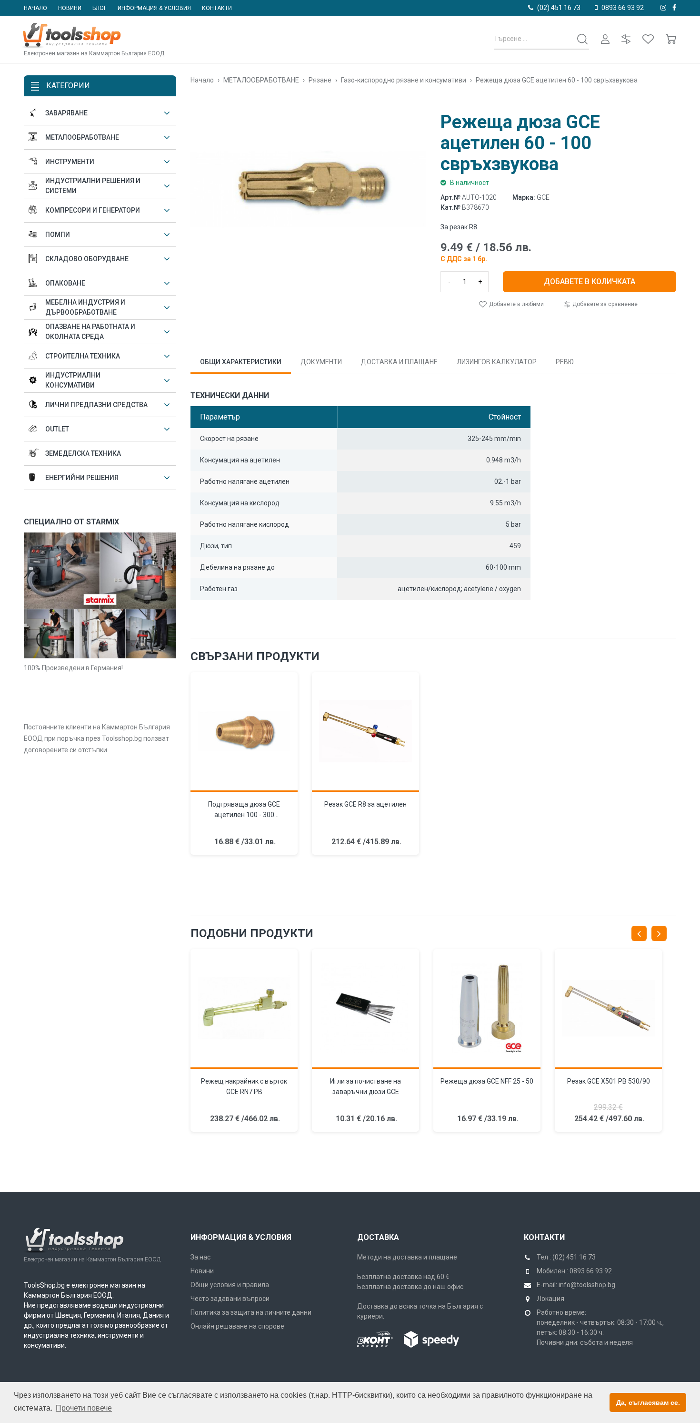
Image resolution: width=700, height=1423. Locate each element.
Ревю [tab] (565, 362)
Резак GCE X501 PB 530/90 (608, 1081)
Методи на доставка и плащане (407, 1257)
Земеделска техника (83, 453)
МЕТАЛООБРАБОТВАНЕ (82, 137)
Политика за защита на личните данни (250, 1312)
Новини (69, 8)
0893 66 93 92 (622, 7)
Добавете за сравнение (604, 304)
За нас (200, 1257)
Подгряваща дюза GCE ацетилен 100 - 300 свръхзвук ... (244, 814)
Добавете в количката (589, 281)
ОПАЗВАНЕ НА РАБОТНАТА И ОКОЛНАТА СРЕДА (90, 331)
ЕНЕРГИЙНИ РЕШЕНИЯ (82, 477)
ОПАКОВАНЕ (65, 283)
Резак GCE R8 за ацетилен (365, 804)
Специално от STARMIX (71, 521)
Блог (99, 8)
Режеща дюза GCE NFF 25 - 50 (486, 1081)
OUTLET (57, 429)
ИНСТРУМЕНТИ (69, 161)
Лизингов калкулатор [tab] (497, 362)
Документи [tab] (321, 362)
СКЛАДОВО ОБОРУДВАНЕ (87, 259)
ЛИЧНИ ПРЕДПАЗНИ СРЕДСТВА (96, 405)
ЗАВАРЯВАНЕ (66, 113)
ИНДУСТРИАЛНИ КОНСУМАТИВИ (72, 380)
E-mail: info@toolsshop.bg (576, 1285)
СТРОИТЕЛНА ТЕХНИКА (82, 356)
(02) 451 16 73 (558, 7)
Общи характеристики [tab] (240, 362)
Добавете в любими (515, 304)
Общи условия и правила (229, 1285)
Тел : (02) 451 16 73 (566, 1257)
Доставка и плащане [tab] (399, 362)
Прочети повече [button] (84, 1408)
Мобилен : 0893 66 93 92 (574, 1271)
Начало (35, 8)
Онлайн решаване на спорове (237, 1326)
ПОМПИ (57, 234)
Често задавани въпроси (230, 1298)
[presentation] (639, 933)
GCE (543, 197)
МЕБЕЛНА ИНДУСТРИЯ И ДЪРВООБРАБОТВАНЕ (85, 307)
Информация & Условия (240, 1237)
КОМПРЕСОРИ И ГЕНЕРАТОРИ (92, 210)
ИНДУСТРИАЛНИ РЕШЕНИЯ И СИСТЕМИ (92, 186)
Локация (550, 1298)
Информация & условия (154, 8)
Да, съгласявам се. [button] (648, 1402)
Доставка (378, 1237)
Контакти (217, 8)
